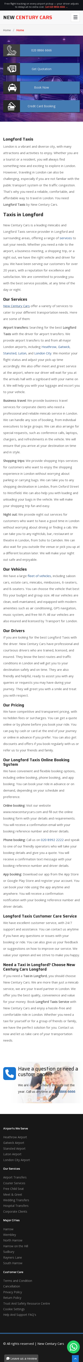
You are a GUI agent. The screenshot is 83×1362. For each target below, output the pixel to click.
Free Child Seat (13, 1189)
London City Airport (16, 1160)
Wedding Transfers (16, 1200)
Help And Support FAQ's (19, 1315)
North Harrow (12, 1240)
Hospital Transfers (16, 1206)
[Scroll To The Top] (75, 1358)
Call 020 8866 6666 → (56, 6)
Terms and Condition (17, 1281)
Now (41, 87)
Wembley (9, 1235)
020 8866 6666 (64, 1091)
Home (7, 30)
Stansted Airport (14, 1148)
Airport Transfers (15, 1177)
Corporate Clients (15, 1211)
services (66, 238)
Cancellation (11, 1286)
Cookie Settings (14, 1309)
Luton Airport (12, 1154)
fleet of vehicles (39, 576)
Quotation (42, 69)
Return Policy (12, 1298)
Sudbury (8, 1252)
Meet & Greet (12, 1194)
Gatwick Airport (13, 1143)
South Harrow (12, 1263)
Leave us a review (23, 1358)
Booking (41, 106)
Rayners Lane (12, 1257)
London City (43, 353)
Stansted (9, 353)
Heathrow (49, 347)
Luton (22, 353)
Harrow (8, 1229)
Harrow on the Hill (15, 1246)
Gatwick (64, 347)
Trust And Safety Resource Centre (26, 1303)
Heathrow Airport (15, 1137)
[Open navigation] (75, 17)
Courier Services (14, 1183)
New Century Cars (16, 306)
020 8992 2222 (52, 840)
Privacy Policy (12, 1292)
